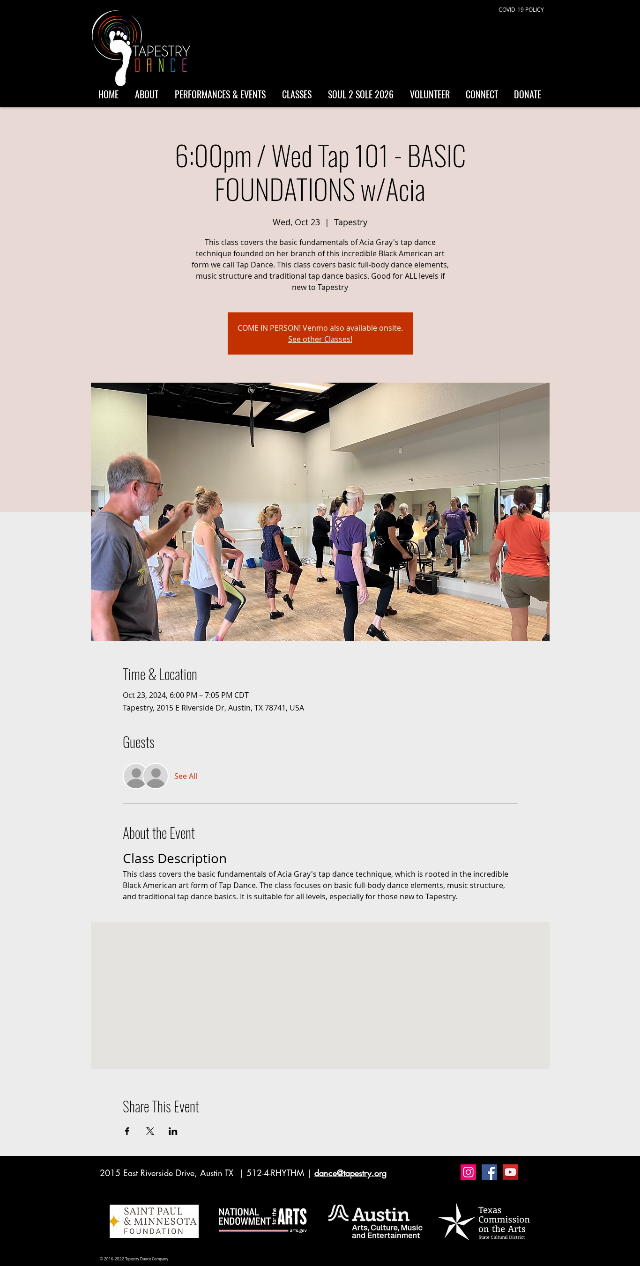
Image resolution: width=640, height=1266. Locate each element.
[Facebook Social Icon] (489, 1172)
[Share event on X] (150, 1131)
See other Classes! (320, 339)
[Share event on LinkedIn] (173, 1131)
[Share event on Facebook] (127, 1131)
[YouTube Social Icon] (510, 1172)
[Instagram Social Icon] (468, 1172)
